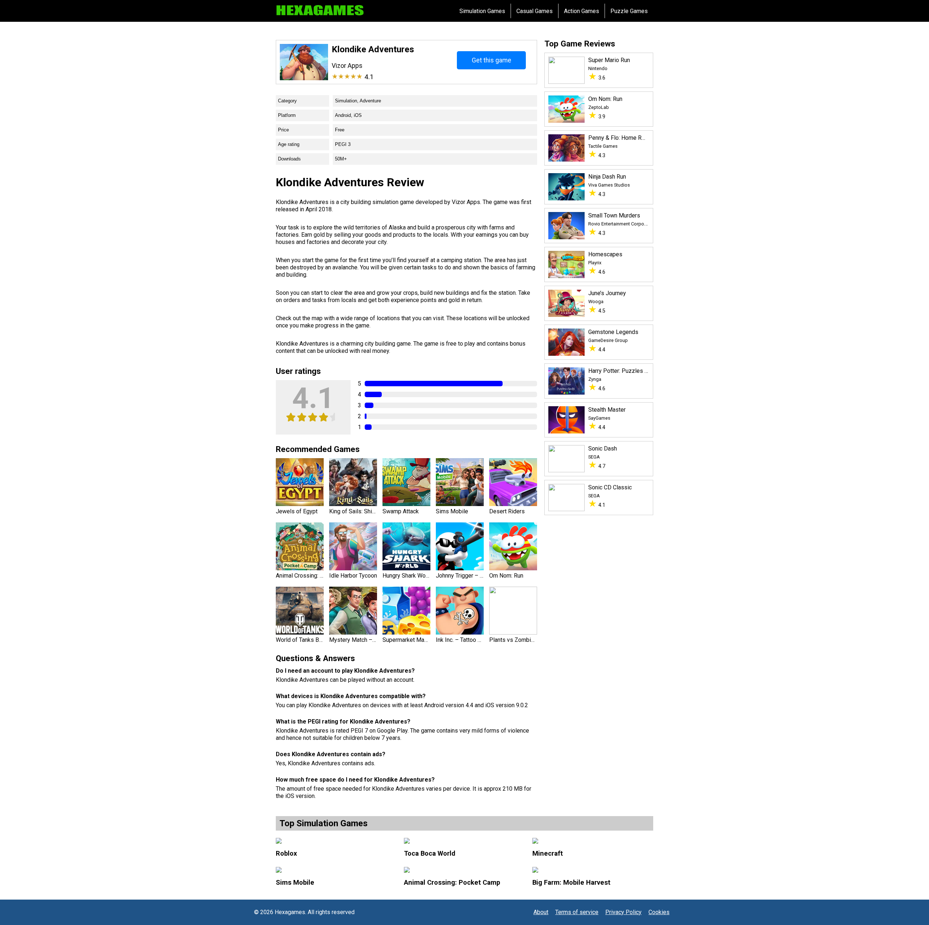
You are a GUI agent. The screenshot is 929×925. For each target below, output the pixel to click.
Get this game (491, 60)
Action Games (581, 11)
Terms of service (576, 912)
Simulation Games (482, 11)
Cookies (659, 912)
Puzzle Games (629, 11)
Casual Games (534, 11)
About (540, 912)
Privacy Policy (623, 912)
